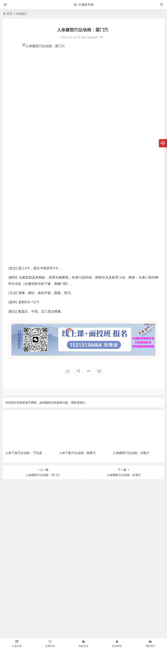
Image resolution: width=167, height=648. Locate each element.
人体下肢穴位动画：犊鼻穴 (77, 453)
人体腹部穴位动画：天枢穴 (131, 453)
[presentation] (137, 419)
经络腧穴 (21, 13)
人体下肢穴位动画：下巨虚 (23, 453)
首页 (9, 13)
